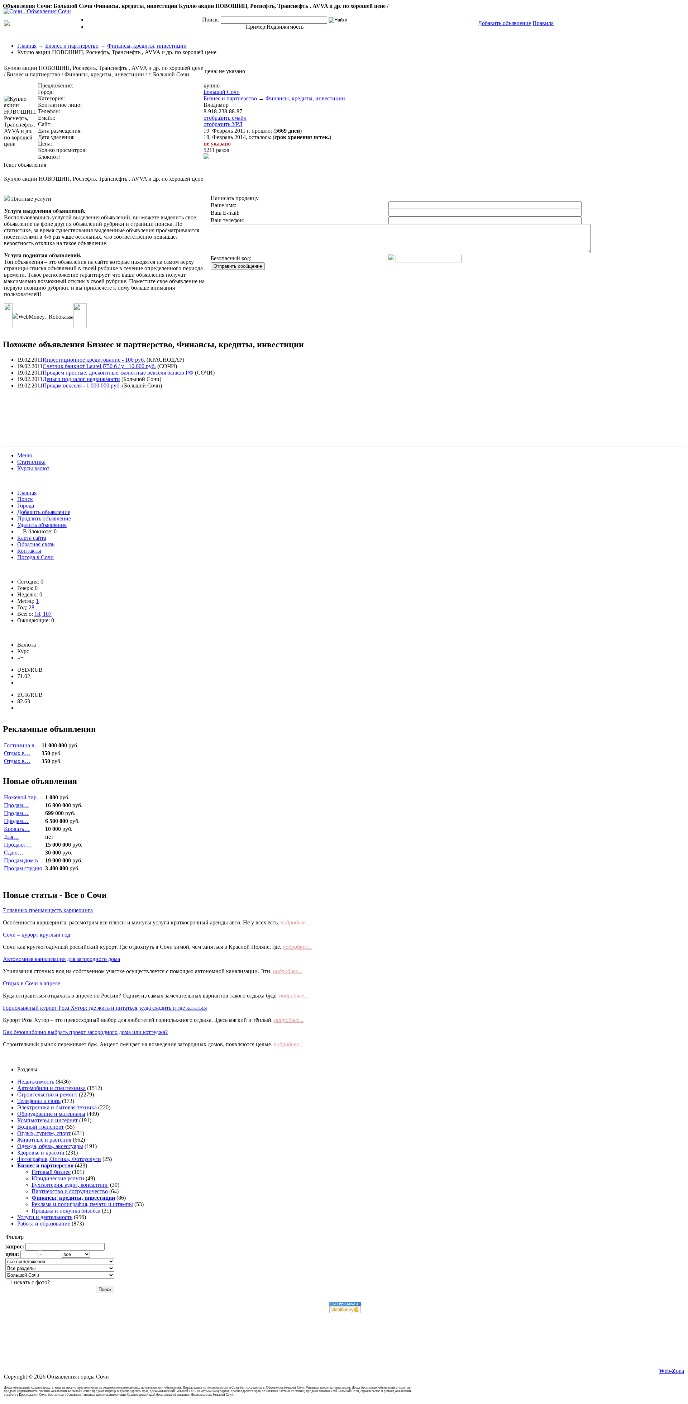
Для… (11, 837)
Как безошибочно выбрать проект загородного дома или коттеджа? (85, 1032)
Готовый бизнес (51, 1172)
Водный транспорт (40, 1127)
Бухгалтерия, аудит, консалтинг (70, 1185)
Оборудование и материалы (51, 1114)
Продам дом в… (24, 860)
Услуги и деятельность (44, 1217)
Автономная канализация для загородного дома (61, 959)
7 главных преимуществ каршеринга (48, 910)
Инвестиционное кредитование (94, 360)
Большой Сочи (222, 92)
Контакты (29, 551)
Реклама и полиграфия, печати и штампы (82, 1204)
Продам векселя (82, 385)
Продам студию (23, 868)
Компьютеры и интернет (47, 1120)
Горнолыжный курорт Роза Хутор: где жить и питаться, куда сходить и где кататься (105, 1008)
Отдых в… (17, 753)
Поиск (25, 499)
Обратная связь (35, 544)
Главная (27, 46)
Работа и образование (43, 1223)
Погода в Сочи (35, 557)
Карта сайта (31, 538)
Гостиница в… (22, 745)
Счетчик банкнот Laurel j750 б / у (99, 366)
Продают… (18, 845)
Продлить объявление (44, 518)
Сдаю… (13, 852)
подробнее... (295, 922)
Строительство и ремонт (47, 1094)
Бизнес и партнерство (72, 46)
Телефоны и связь (39, 1101)
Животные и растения (44, 1140)
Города (25, 506)
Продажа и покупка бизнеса (66, 1211)
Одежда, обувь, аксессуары (50, 1146)
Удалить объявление (42, 525)
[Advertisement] (133, 411)
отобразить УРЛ (223, 124)
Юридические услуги (58, 1178)
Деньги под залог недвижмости (81, 379)
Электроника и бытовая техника (57, 1107)
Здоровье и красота (40, 1153)
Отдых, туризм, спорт (44, 1133)
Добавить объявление (43, 512)
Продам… (16, 805)
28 (31, 607)
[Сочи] (37, 11)
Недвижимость (285, 27)
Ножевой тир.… (24, 797)
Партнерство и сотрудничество (70, 1191)
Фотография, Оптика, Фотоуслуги (59, 1159)
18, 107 (43, 614)
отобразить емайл (225, 118)
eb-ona (671, 1371)
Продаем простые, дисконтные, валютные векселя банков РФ (118, 373)
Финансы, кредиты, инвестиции (147, 46)
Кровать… (17, 829)
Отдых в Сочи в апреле (31, 983)
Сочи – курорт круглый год (36, 935)
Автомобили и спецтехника (51, 1088)
